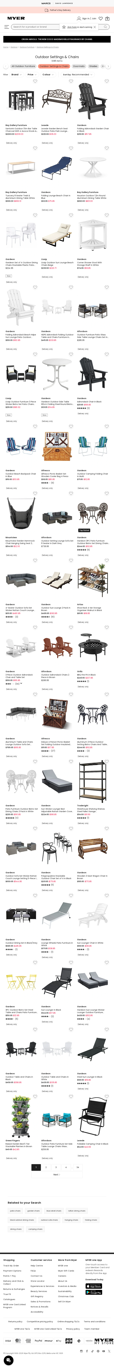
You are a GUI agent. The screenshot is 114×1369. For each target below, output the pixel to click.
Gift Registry (37, 1296)
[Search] (105, 27)
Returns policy (15, 1321)
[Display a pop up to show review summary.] (21, 684)
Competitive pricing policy (40, 1321)
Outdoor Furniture (27, 47)
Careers (62, 1276)
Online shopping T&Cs (68, 1321)
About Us (62, 1281)
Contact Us (36, 1276)
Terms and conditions (95, 1321)
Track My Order (11, 1265)
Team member (92, 1329)
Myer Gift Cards (66, 1270)
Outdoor (14, 47)
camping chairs (35, 1229)
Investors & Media (67, 1286)
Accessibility (37, 1311)
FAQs (33, 1270)
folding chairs (91, 1220)
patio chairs (15, 1211)
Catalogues (9, 1299)
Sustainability (65, 1291)
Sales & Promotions (41, 1301)
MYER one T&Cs (22, 1329)
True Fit (7, 1294)
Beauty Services (39, 1291)
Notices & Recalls (39, 1306)
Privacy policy (73, 1329)
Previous (5, 66)
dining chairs (16, 1229)
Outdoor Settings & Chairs (48, 47)
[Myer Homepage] (16, 19)
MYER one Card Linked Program (14, 1306)
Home (5, 47)
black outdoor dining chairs (22, 1220)
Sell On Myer (64, 1301)
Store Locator (37, 1281)
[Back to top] (106, 1362)
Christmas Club (66, 1296)
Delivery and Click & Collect (13, 1282)
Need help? (8, 1360)
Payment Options (12, 1270)
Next (108, 66)
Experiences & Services (42, 1286)
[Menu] (6, 27)
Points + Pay (9, 1276)
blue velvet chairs (54, 1211)
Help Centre (37, 1265)
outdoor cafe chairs (49, 1220)
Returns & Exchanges (14, 1289)
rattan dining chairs (76, 1211)
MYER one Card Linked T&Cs (48, 1329)
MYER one (63, 1265)
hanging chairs (71, 1220)
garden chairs (33, 1211)
